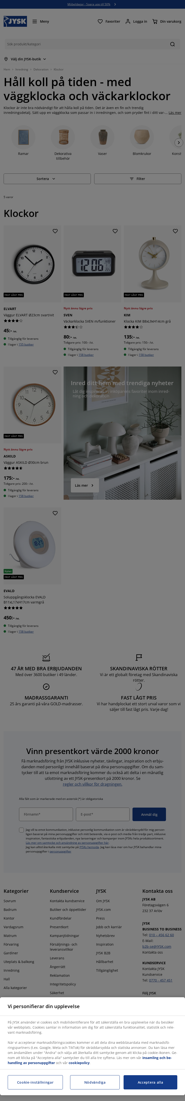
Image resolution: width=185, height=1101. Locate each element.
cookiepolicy (79, 1062)
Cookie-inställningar (35, 1082)
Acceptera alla (150, 1082)
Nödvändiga (95, 1082)
